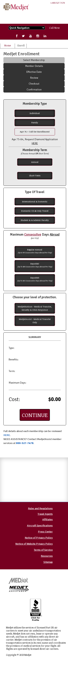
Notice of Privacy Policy (39, 537)
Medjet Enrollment (21, 54)
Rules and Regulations (40, 508)
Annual (34, 162)
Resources (47, 556)
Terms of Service (43, 549)
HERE (6, 435)
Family (34, 122)
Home (7, 45)
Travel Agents (45, 514)
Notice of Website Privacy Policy (34, 543)
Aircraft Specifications (40, 525)
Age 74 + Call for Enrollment (34, 131)
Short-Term (34, 175)
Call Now (54, 27)
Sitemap (48, 562)
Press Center (45, 531)
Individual (35, 113)
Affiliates (47, 519)
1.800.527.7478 (57, 3)
